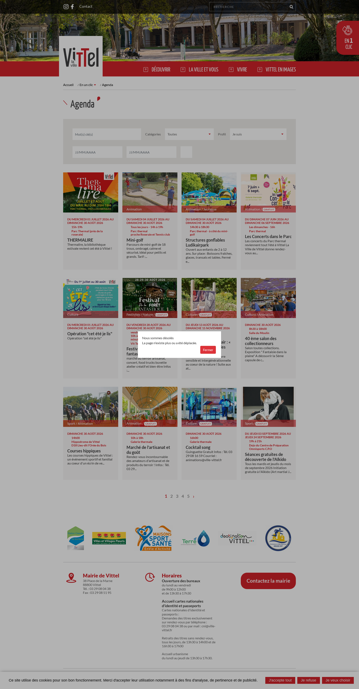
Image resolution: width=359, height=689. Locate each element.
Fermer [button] (208, 350)
